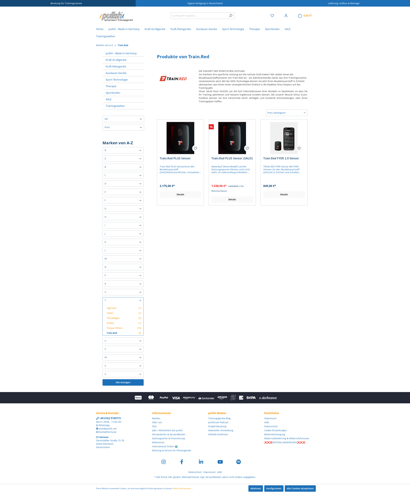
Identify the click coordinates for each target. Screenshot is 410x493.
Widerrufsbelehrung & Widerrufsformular (286, 438)
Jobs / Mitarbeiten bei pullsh (167, 430)
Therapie (111, 86)
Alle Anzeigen (123, 382)
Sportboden (113, 93)
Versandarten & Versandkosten (168, 434)
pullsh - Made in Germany (121, 53)
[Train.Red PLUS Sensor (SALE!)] (232, 138)
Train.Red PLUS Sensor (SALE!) (232, 158)
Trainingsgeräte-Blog (219, 418)
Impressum (270, 418)
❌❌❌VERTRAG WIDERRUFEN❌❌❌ (284, 442)
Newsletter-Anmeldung (220, 430)
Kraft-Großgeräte (116, 60)
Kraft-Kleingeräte (116, 66)
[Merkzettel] (272, 16)
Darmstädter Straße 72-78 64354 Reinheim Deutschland (110, 444)
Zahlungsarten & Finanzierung (168, 438)
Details (180, 194)
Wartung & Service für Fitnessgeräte (171, 450)
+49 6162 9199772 (110, 418)
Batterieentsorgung (274, 434)
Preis (107, 127)
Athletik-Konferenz (218, 434)
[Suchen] (230, 15)
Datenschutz (271, 426)
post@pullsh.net (108, 428)
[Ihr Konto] (286, 16)
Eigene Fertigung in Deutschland (205, 3)
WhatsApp (104, 425)
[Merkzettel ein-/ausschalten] (195, 148)
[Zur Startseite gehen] (116, 15)
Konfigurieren (273, 488)
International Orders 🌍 (165, 446)
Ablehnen (255, 488)
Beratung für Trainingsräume (66, 3)
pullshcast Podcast (218, 422)
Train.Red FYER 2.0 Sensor (281, 158)
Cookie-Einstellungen (275, 430)
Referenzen (158, 442)
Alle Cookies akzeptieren (300, 488)
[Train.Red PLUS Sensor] (180, 138)
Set (106, 118)
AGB (266, 422)
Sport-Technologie (117, 79)
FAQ (154, 426)
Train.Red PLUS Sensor (175, 158)
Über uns (157, 422)
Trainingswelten (115, 106)
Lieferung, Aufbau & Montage (344, 3)
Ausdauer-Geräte (116, 73)
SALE (108, 99)
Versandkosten (213, 477)
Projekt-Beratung (217, 426)
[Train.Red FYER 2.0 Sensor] (284, 138)
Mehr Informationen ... (183, 488)
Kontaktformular (108, 431)
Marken (156, 418)
